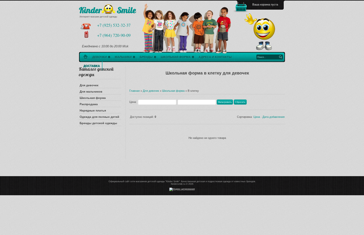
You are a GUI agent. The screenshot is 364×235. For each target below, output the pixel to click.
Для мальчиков (91, 91)
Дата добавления (273, 116)
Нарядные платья (93, 110)
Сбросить (240, 102)
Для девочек (89, 85)
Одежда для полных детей (99, 116)
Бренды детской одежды (98, 123)
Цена (256, 116)
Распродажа (89, 104)
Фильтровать (225, 102)
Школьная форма (93, 98)
